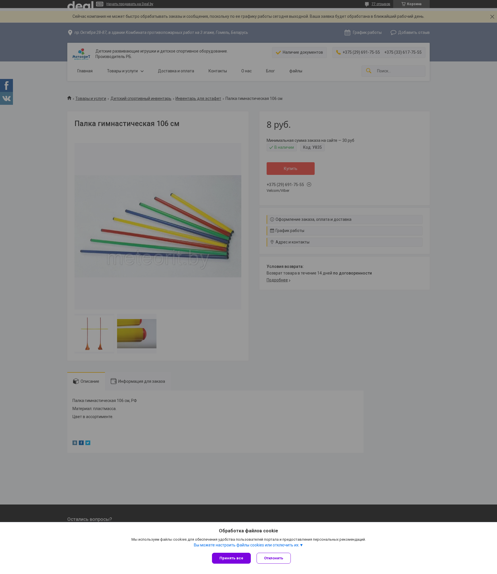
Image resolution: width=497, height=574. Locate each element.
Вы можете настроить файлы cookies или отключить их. (246, 545)
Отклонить (273, 558)
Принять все (231, 558)
